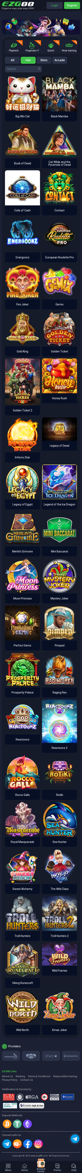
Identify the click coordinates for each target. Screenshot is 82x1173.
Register (72, 5)
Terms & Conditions (39, 1076)
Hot (28, 60)
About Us (7, 1076)
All (12, 60)
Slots (43, 60)
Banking (20, 1076)
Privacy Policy (9, 1079)
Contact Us (26, 1079)
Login (54, 5)
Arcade (60, 60)
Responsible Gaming (65, 1076)
